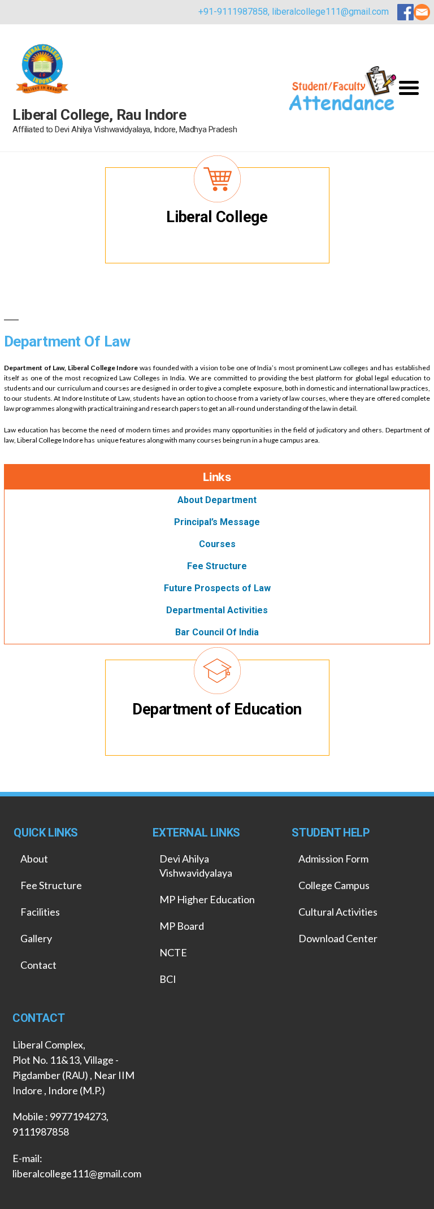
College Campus (334, 885)
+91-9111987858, (235, 11)
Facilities (40, 911)
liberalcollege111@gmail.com (330, 11)
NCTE (173, 952)
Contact (38, 965)
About (34, 858)
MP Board (181, 926)
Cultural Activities (337, 911)
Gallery (36, 938)
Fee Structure (51, 885)
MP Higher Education (207, 899)
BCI (167, 979)
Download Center (337, 938)
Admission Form (333, 858)
